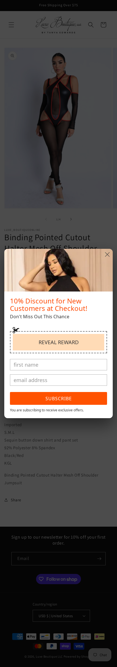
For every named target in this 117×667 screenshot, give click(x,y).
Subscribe (58, 398)
